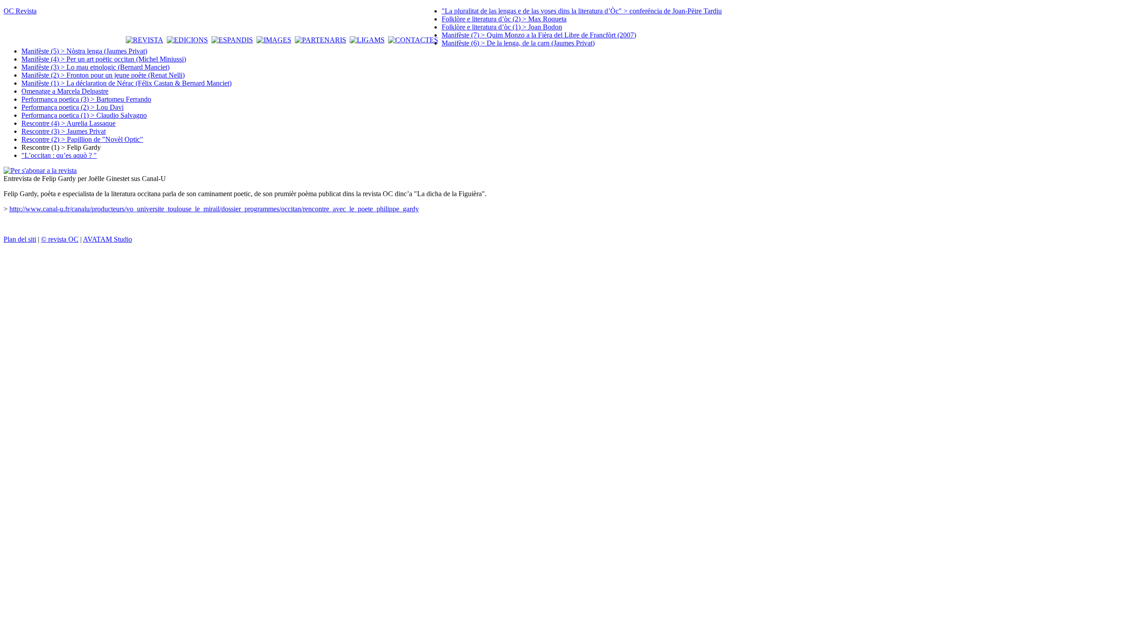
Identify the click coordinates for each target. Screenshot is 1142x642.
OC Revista (20, 11)
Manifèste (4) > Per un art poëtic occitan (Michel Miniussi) (103, 59)
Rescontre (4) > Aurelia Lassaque (68, 123)
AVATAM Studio (107, 239)
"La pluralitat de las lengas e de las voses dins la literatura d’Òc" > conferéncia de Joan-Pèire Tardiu (582, 11)
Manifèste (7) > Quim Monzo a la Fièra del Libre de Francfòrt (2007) (539, 35)
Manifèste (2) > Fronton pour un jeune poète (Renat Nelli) (103, 75)
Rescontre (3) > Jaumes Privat (63, 131)
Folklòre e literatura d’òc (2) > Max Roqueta (504, 19)
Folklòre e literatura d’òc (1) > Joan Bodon (502, 27)
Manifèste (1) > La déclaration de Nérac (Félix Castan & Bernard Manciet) (126, 83)
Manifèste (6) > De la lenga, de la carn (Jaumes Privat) (518, 43)
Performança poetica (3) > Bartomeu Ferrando (86, 99)
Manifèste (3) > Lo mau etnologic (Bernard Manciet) (95, 67)
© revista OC (60, 239)
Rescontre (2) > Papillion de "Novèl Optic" (82, 139)
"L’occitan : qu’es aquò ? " (59, 155)
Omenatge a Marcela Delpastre (64, 91)
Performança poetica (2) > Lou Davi (72, 107)
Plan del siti (20, 239)
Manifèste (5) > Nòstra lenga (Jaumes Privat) (84, 51)
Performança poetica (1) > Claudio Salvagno (84, 115)
